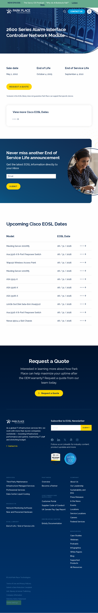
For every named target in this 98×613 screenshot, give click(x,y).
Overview (46, 482)
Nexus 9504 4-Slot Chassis (19, 321)
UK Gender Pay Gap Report (54, 509)
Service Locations (78, 513)
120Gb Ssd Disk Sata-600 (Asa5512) (23, 304)
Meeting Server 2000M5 (17, 246)
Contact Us (76, 11)
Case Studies (76, 536)
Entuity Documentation (52, 523)
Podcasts (74, 544)
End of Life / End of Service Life (20, 526)
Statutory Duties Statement (16, 599)
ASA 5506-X (12, 287)
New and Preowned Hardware (19, 512)
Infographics (75, 548)
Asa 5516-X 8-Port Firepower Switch (23, 254)
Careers (73, 518)
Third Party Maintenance (17, 482)
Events (73, 505)
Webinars (74, 540)
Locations (74, 509)
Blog (72, 556)
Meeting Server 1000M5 (17, 271)
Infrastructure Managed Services (20, 486)
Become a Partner (50, 486)
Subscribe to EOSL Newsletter (68, 421)
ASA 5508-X (12, 296)
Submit (13, 186)
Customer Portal (49, 501)
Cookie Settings (12, 603)
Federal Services (77, 522)
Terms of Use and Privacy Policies (18, 584)
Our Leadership (76, 486)
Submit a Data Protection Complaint (19, 587)
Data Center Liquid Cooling (18, 494)
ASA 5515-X (12, 279)
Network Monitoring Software (19, 508)
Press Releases (76, 497)
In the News (75, 501)
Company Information (14, 595)
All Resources (76, 567)
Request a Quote (50, 393)
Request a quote (19, 87)
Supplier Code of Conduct (53, 505)
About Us (74, 482)
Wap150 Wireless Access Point (21, 262)
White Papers (76, 552)
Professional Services (15, 490)
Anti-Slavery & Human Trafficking (18, 591)
